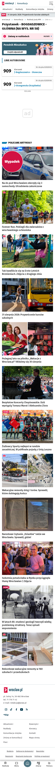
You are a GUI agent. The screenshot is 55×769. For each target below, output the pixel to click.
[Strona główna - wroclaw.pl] (8, 3)
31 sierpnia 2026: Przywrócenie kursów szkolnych (28, 15)
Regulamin (9, 756)
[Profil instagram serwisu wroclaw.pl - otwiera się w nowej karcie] (6, 709)
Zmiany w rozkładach (18, 36)
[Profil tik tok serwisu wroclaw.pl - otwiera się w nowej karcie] (11, 709)
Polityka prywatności (42, 756)
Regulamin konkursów (24, 756)
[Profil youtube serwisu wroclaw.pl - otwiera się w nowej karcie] (21, 709)
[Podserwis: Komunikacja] (21, 3)
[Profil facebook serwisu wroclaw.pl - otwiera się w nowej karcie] (16, 709)
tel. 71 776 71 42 (10, 699)
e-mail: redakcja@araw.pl (14, 703)
